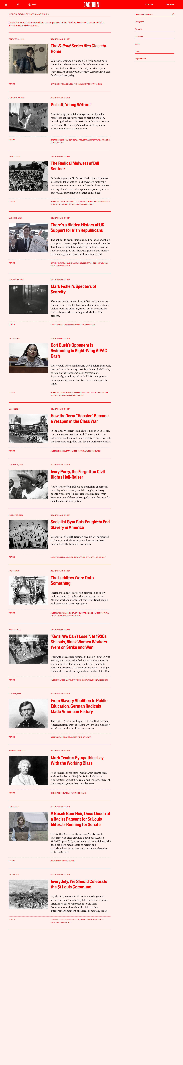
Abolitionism (57, 557)
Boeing (54, 395)
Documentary (84, 263)
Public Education (69, 737)
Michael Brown (76, 395)
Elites (71, 861)
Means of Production (70, 616)
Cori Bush (63, 395)
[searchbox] (154, 14)
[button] (6, 4)
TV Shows (97, 84)
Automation (56, 613)
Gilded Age (55, 793)
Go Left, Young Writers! (71, 105)
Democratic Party (59, 861)
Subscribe (149, 5)
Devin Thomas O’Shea (60, 39)
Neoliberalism (88, 325)
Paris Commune (88, 920)
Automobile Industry (60, 451)
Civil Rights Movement (87, 680)
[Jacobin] (91, 4)
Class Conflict (70, 613)
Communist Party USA (87, 201)
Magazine (170, 5)
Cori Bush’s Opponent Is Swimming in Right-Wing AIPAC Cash (79, 351)
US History (101, 557)
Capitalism (56, 84)
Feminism (103, 680)
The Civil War (88, 557)
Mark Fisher (74, 325)
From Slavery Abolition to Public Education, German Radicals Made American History (79, 706)
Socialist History (72, 557)
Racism (79, 204)
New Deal (73, 140)
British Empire (57, 263)
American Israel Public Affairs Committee (70, 392)
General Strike (58, 920)
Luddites (55, 616)
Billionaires (67, 84)
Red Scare (89, 204)
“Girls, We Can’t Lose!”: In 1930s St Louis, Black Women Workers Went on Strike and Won (79, 642)
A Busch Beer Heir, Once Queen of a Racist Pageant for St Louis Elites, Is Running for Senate (80, 819)
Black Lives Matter (99, 392)
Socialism (55, 737)
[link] (32, 4)
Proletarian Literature (89, 140)
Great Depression (59, 140)
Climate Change (86, 613)
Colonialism (71, 263)
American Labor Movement (63, 201)
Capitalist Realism (59, 325)
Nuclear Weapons (83, 84)
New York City (63, 266)
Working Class (93, 451)
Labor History (78, 451)
